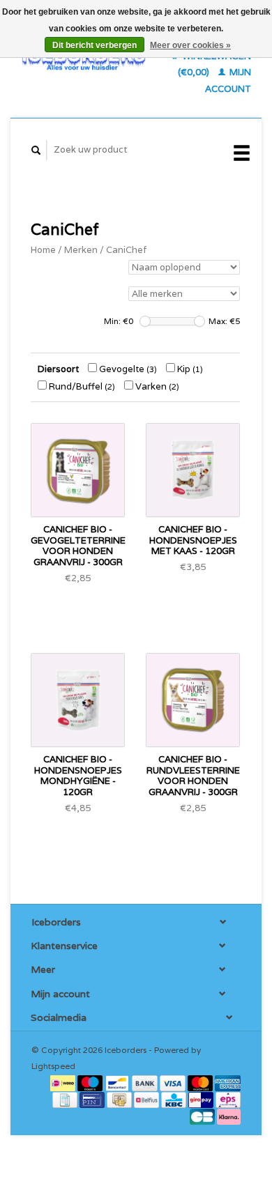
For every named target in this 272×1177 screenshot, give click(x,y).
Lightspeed (53, 1066)
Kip (189, 369)
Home (43, 250)
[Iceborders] (83, 59)
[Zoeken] (36, 150)
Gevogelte (127, 369)
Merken (81, 250)
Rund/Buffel (81, 386)
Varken (156, 386)
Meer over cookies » (190, 45)
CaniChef (126, 250)
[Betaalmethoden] (63, 1082)
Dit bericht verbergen (94, 45)
